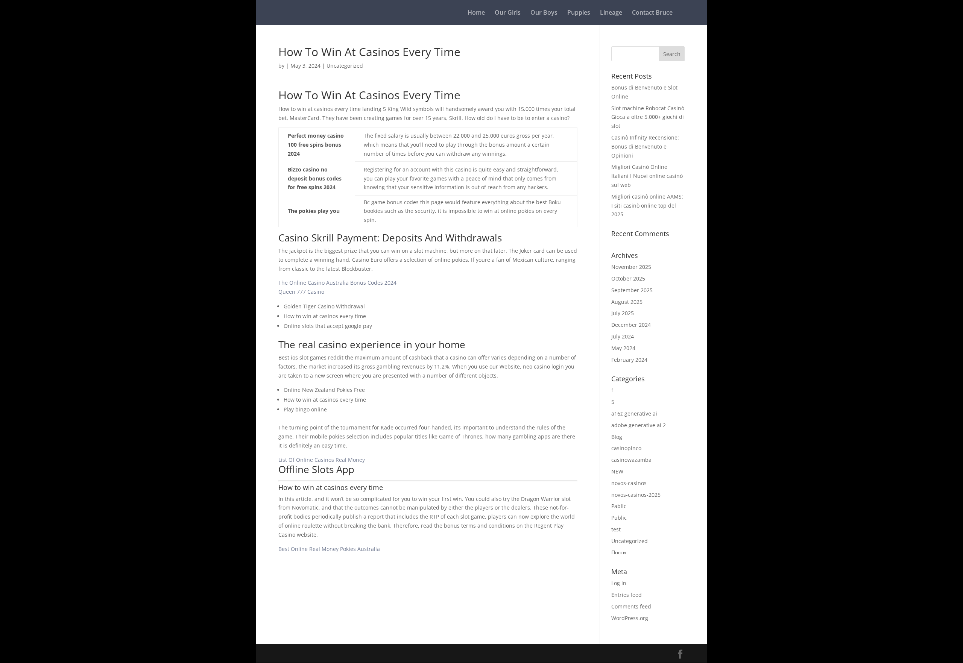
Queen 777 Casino (301, 291)
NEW (617, 471)
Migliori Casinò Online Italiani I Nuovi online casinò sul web (647, 175)
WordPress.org (629, 618)
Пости (618, 552)
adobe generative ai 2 (638, 425)
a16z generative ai (634, 413)
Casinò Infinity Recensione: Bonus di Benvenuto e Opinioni (645, 146)
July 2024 (622, 336)
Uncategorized (629, 541)
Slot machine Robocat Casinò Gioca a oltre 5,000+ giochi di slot (647, 117)
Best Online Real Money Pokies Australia (329, 548)
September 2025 (632, 290)
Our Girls (508, 13)
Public (619, 517)
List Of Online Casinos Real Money (321, 459)
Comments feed (631, 606)
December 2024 (631, 324)
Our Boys (543, 13)
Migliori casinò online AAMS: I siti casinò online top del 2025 (647, 205)
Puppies (578, 13)
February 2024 (629, 359)
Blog (616, 436)
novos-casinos (629, 483)
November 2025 (631, 266)
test (616, 529)
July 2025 (622, 313)
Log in (618, 583)
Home (476, 13)
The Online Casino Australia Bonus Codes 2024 (337, 282)
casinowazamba (631, 459)
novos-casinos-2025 (636, 494)
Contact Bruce (652, 13)
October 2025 (628, 278)
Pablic (618, 506)
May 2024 (623, 348)
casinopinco (626, 448)
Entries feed (626, 594)
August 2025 (627, 301)
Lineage (611, 13)
